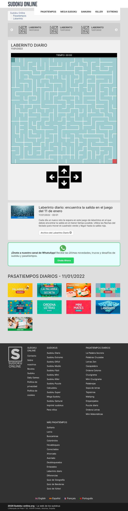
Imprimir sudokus (55, 405)
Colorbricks (52, 440)
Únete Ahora (64, 260)
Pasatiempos (19, 15)
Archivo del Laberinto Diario (55, 232)
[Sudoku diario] (20, 323)
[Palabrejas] (20, 290)
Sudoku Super (54, 392)
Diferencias (52, 475)
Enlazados (52, 466)
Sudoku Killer (53, 379)
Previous (11, 29)
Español (56, 498)
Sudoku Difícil (53, 361)
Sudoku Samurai (54, 401)
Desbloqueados (54, 462)
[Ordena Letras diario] (49, 306)
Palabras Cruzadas (95, 357)
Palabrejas (91, 383)
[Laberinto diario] (108, 306)
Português (87, 498)
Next (116, 29)
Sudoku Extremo (55, 357)
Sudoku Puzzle (54, 383)
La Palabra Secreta (95, 353)
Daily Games (33, 377)
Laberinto (18, 18)
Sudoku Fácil (53, 370)
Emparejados (92, 401)
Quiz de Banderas (55, 484)
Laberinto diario (54, 471)
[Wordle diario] (49, 290)
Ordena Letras (93, 409)
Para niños (52, 409)
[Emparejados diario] (108, 290)
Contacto (31, 355)
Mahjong (90, 396)
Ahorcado (51, 453)
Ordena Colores (93, 370)
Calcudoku (52, 388)
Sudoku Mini (53, 375)
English (42, 498)
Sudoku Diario (53, 353)
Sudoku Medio (54, 366)
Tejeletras (90, 392)
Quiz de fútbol (54, 488)
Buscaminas (52, 436)
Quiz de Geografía (55, 480)
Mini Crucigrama (93, 379)
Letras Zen (91, 361)
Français (71, 498)
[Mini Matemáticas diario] (78, 306)
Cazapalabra (92, 366)
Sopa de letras (93, 388)
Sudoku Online (22, 4)
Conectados (53, 449)
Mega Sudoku (53, 396)
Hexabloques (53, 445)
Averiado (51, 458)
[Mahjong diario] (78, 290)
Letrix (49, 432)
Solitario (51, 427)
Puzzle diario (92, 405)
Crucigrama (91, 375)
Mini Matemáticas (94, 414)
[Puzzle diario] (20, 306)
